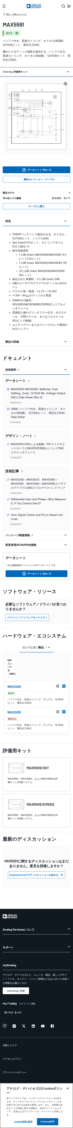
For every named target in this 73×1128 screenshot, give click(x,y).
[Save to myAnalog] (57, 686)
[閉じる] (67, 1088)
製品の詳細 (12, 341)
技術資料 (12, 369)
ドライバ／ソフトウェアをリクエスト (27, 617)
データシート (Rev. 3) (39, 169)
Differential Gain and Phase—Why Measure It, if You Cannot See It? (38, 501)
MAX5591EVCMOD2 (40, 804)
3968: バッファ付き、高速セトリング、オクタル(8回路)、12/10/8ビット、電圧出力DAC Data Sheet (38, 413)
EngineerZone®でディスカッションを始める (34, 874)
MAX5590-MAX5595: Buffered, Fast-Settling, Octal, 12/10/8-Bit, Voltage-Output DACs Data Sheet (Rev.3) (38, 393)
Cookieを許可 (47, 1121)
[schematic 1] (36, 117)
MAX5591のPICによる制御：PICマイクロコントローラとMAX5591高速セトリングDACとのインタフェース (38, 448)
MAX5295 (14, 712)
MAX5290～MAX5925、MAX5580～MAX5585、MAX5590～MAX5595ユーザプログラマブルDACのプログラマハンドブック (38, 483)
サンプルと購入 (36, 206)
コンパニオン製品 (34, 647)
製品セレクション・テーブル (39, 179)
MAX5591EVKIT (38, 768)
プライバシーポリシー (14, 1072)
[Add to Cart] (64, 686)
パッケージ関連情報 (19, 535)
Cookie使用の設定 (23, 1121)
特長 (8, 221)
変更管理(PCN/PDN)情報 (20, 545)
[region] (36, 1105)
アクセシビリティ (12, 1058)
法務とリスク (10, 1045)
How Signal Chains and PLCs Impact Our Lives (37, 517)
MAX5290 (14, 686)
